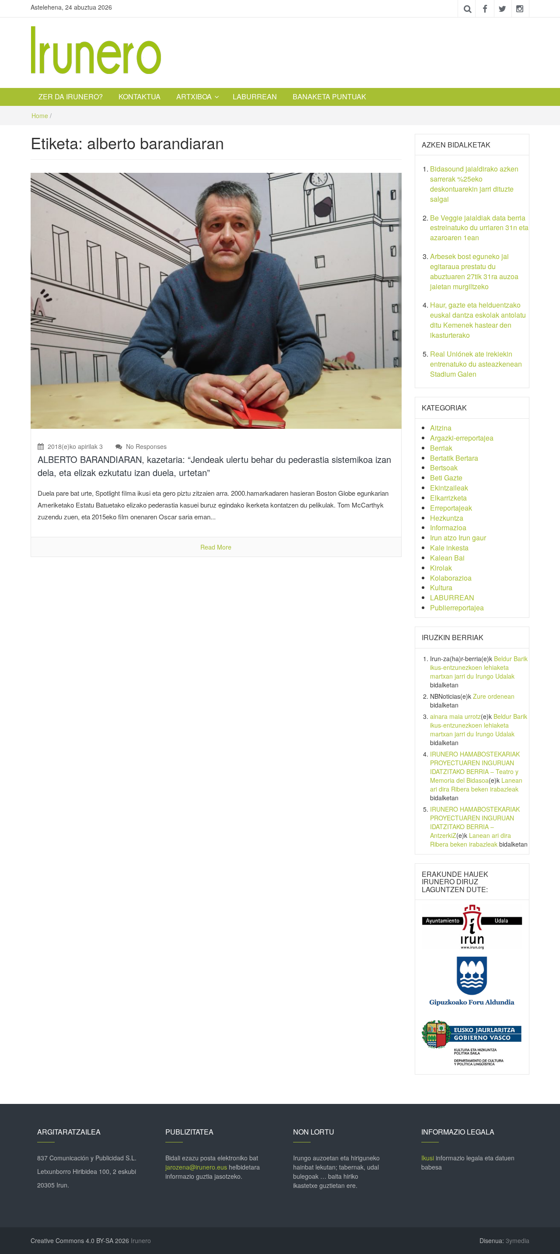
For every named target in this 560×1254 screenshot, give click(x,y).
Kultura (441, 587)
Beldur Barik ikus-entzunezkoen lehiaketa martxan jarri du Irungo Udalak (479, 667)
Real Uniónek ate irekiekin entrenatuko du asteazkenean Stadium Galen (476, 364)
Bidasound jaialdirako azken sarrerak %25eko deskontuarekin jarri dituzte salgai (474, 184)
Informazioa (448, 527)
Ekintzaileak (449, 488)
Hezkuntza (446, 518)
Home (40, 115)
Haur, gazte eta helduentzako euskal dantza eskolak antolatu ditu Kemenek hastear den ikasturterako (478, 320)
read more (215, 547)
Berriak (441, 448)
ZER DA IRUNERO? (70, 96)
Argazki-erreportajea (462, 438)
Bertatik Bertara (454, 458)
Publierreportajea (457, 607)
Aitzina (441, 428)
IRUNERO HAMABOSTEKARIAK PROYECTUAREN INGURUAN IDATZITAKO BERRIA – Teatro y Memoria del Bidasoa (475, 767)
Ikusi (427, 1157)
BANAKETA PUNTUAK (329, 96)
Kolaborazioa (451, 578)
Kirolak (441, 568)
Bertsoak (444, 467)
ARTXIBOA (194, 96)
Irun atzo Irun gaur (458, 537)
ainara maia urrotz (455, 716)
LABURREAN (255, 96)
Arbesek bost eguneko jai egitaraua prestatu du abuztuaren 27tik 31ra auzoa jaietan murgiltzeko (474, 271)
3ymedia (517, 1240)
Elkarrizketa (448, 498)
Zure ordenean (493, 696)
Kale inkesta (449, 548)
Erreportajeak (451, 508)
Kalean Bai (447, 558)
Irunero (141, 1240)
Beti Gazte (446, 478)
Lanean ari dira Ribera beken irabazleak (476, 784)
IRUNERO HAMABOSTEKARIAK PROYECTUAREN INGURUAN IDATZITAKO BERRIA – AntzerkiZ (475, 822)
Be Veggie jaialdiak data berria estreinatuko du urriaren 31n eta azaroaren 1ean (479, 228)
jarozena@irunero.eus (196, 1167)
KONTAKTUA (140, 96)
